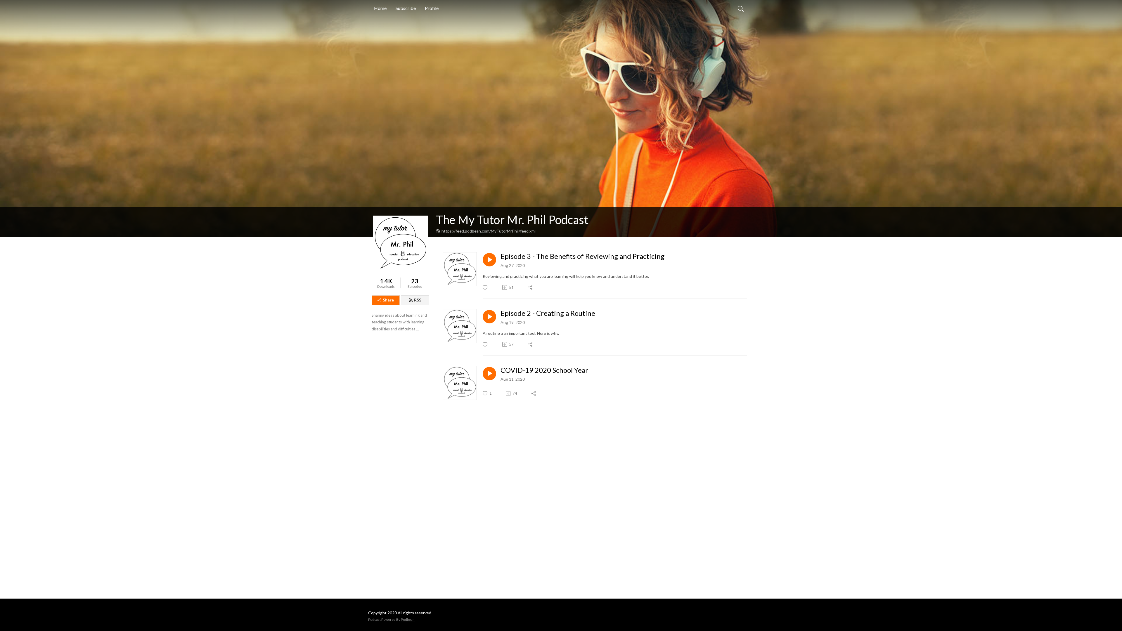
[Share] (530, 287)
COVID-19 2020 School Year (544, 370)
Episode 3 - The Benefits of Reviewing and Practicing (582, 256)
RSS (417, 299)
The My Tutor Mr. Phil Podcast (512, 220)
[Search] (740, 8)
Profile (432, 8)
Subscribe (406, 8)
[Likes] (485, 288)
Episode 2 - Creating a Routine (548, 313)
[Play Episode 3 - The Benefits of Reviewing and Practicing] (489, 259)
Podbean (408, 619)
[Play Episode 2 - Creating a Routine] (489, 316)
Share (388, 299)
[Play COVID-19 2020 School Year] (489, 373)
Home (380, 8)
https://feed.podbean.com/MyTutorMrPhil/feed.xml (488, 230)
